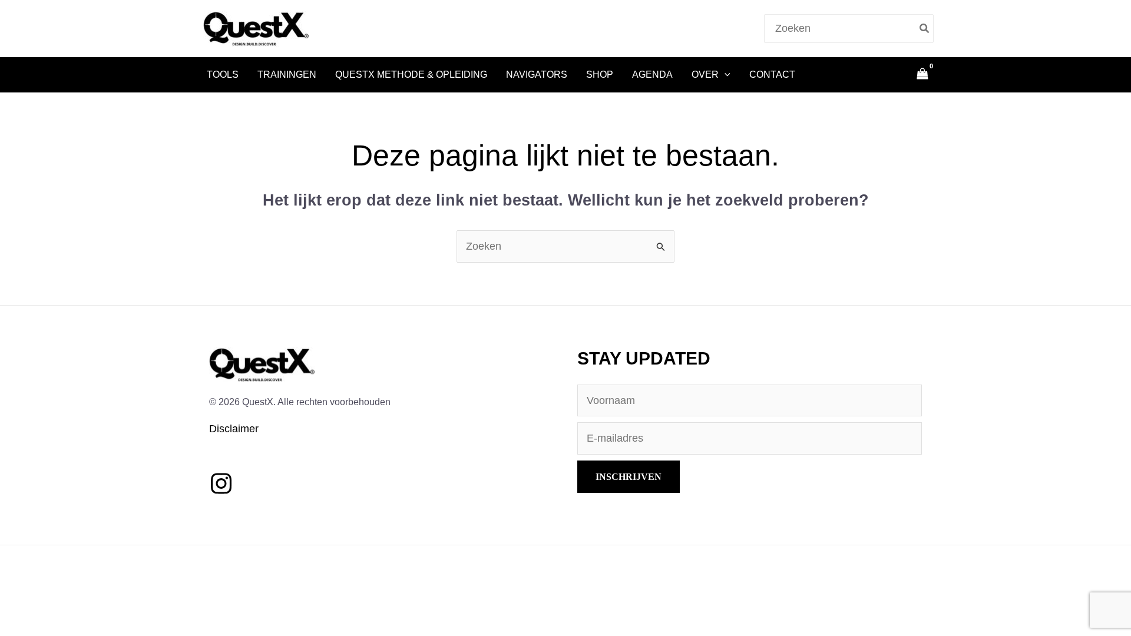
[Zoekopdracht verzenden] (661, 245)
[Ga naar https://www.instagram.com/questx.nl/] (221, 485)
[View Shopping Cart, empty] (922, 75)
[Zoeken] (924, 28)
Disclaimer (234, 429)
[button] (724, 74)
